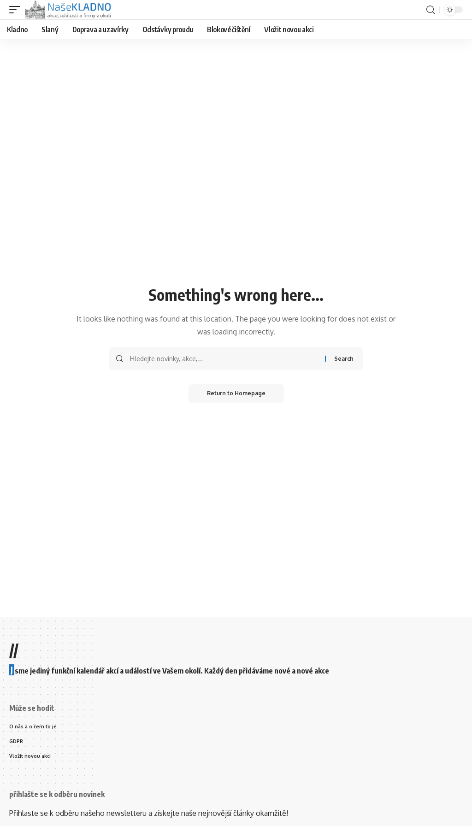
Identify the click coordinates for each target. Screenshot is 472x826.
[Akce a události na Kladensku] (68, 9)
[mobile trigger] (17, 9)
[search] (430, 10)
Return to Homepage (236, 393)
